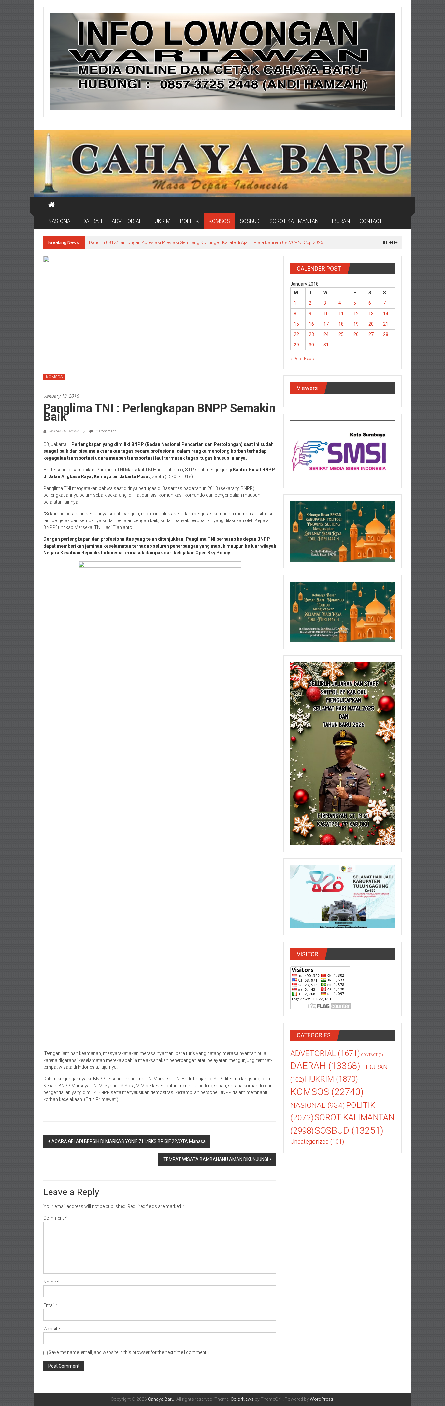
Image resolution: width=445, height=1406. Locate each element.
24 (326, 334)
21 (385, 324)
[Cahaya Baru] (51, 205)
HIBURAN (339, 221)
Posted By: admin (64, 431)
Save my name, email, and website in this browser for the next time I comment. (128, 1352)
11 (341, 313)
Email (50, 1305)
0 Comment (105, 431)
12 (356, 313)
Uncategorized (317, 1141)
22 (296, 334)
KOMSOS (219, 221)
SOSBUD (250, 221)
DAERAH (92, 221)
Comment (55, 1218)
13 (371, 313)
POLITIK (189, 221)
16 (311, 324)
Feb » (309, 358)
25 (341, 334)
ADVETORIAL (127, 221)
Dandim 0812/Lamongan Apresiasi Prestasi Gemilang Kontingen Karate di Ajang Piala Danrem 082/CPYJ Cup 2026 (206, 242)
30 (311, 344)
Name (51, 1281)
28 (385, 334)
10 (326, 313)
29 (296, 344)
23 (311, 334)
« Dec (295, 358)
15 (296, 324)
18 (341, 324)
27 (371, 334)
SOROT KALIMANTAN (294, 221)
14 (385, 313)
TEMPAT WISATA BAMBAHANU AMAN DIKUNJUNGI (215, 1159)
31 (326, 344)
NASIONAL (60, 221)
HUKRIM (160, 221)
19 (356, 324)
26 (356, 334)
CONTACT (371, 221)
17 (326, 324)
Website (51, 1328)
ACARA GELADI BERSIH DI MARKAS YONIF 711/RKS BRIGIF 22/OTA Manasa (128, 1141)
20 (371, 324)
